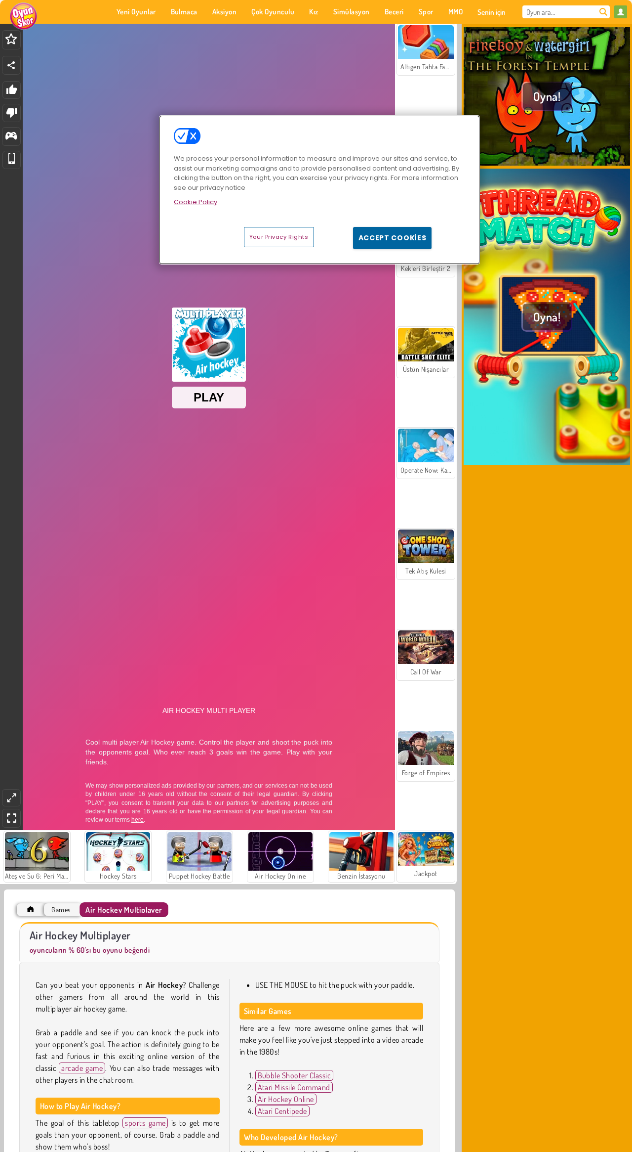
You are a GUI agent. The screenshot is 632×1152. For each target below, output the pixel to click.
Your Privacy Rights (279, 237)
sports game (145, 1123)
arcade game (82, 1068)
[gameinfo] (11, 136)
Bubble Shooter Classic (294, 1075)
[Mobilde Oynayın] (11, 160)
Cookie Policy (195, 202)
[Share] (11, 65)
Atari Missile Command (294, 1087)
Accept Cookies (392, 238)
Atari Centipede (282, 1111)
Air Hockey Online (286, 1099)
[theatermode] (11, 797)
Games (60, 909)
